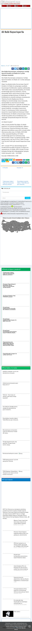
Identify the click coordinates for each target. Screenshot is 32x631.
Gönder (27, 198)
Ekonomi (25, 6)
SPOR (3, 65)
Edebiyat (9, 6)
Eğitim (16, 6)
